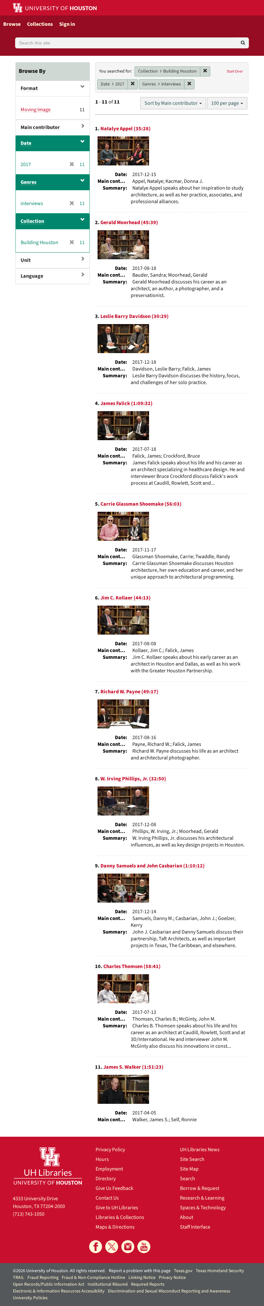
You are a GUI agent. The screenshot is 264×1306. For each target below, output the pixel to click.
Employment (109, 1168)
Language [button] (32, 276)
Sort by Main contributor (172, 103)
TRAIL (18, 1277)
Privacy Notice (172, 1277)
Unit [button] (26, 260)
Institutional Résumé (108, 1284)
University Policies (30, 1298)
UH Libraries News (200, 1149)
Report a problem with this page (140, 1271)
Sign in (67, 24)
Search (187, 1178)
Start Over (235, 71)
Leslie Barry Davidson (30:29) (134, 316)
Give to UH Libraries (117, 1207)
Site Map (189, 1168)
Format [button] (29, 88)
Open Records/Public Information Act (48, 1284)
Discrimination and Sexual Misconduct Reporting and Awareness (169, 1291)
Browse (12, 24)
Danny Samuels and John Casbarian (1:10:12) (152, 865)
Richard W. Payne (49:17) (129, 691)
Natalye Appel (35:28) (125, 128)
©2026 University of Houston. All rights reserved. (59, 1271)
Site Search (192, 1159)
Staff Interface (195, 1227)
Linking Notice (142, 1277)
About (186, 1217)
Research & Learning (202, 1198)
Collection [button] (32, 221)
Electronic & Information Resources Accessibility (59, 1291)
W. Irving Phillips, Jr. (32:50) (133, 778)
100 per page (225, 103)
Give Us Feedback (114, 1188)
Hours (102, 1159)
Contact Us (107, 1198)
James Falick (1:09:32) (126, 403)
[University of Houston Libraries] (48, 1166)
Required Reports (148, 1284)
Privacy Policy (110, 1149)
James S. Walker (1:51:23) (133, 1067)
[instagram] (127, 1246)
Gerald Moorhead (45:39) (129, 222)
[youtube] (143, 1246)
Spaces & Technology (203, 1207)
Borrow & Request (199, 1188)
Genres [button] (28, 182)
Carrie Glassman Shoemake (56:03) (141, 504)
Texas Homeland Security (220, 1271)
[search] (243, 42)
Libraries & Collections (120, 1217)
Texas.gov (183, 1271)
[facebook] (95, 1246)
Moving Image (36, 109)
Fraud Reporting (43, 1277)
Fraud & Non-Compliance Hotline (93, 1277)
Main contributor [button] (40, 127)
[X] (111, 1246)
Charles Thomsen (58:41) (132, 966)
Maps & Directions (115, 1227)
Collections (40, 24)
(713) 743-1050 (28, 1214)
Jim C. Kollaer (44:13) (125, 597)
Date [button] (26, 143)
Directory (106, 1178)
